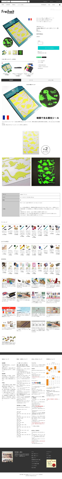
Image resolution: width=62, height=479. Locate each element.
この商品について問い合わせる (43, 66)
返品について (40, 51)
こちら (12, 364)
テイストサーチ (41, 20)
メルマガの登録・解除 (35, 463)
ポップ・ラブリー (46, 20)
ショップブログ (34, 465)
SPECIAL (13, 4)
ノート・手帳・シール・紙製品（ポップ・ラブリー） (44, 21)
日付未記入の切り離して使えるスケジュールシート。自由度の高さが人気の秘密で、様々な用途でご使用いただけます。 (38, 329)
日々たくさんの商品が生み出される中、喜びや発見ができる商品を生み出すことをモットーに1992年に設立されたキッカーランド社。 (53, 300)
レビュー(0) (50, 80)
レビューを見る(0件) (41, 60)
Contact (53, 4)
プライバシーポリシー (35, 461)
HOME (3, 4)
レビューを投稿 (40, 62)
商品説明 (11, 80)
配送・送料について (35, 455)
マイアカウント (49, 451)
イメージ (31, 80)
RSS (32, 467)
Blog (49, 4)
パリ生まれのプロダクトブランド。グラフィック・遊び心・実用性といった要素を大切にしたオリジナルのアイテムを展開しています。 (38, 300)
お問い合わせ (48, 457)
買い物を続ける (40, 68)
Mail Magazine (43, 4)
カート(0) (58, 1)
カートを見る (48, 455)
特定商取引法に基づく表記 (36, 459)
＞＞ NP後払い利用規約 (35, 426)
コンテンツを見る (20, 4)
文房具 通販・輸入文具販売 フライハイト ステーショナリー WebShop (31, 474)
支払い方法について (35, 453)
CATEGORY (8, 4)
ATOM (35, 467)
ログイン (51, 1)
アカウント (45, 1)
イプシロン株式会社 (34, 386)
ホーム (37, 20)
